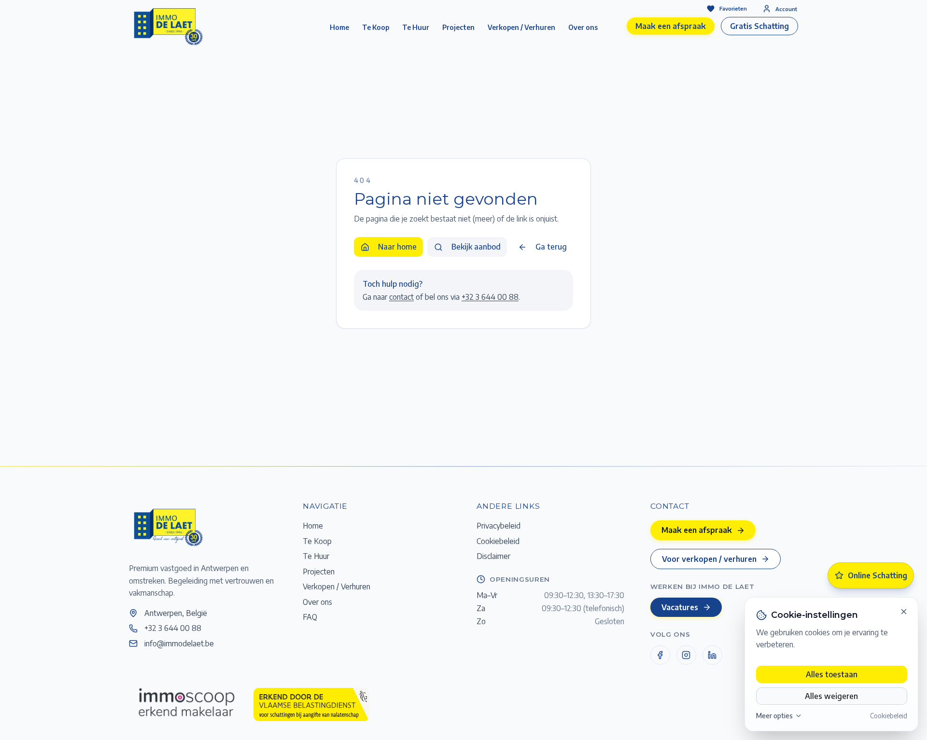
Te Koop (375, 27)
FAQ (310, 616)
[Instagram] (686, 655)
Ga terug (551, 246)
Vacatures (679, 607)
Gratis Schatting (759, 25)
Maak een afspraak (670, 25)
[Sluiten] (904, 611)
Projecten (458, 27)
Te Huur (415, 27)
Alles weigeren (831, 695)
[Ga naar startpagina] (167, 527)
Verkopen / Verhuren (521, 27)
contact (401, 296)
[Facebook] (660, 655)
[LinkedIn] (712, 655)
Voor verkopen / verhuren (709, 558)
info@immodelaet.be (179, 643)
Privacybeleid (498, 525)
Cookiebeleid (888, 716)
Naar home (397, 246)
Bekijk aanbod (476, 246)
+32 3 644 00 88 (490, 296)
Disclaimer (493, 555)
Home (339, 27)
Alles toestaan (831, 674)
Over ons (583, 27)
